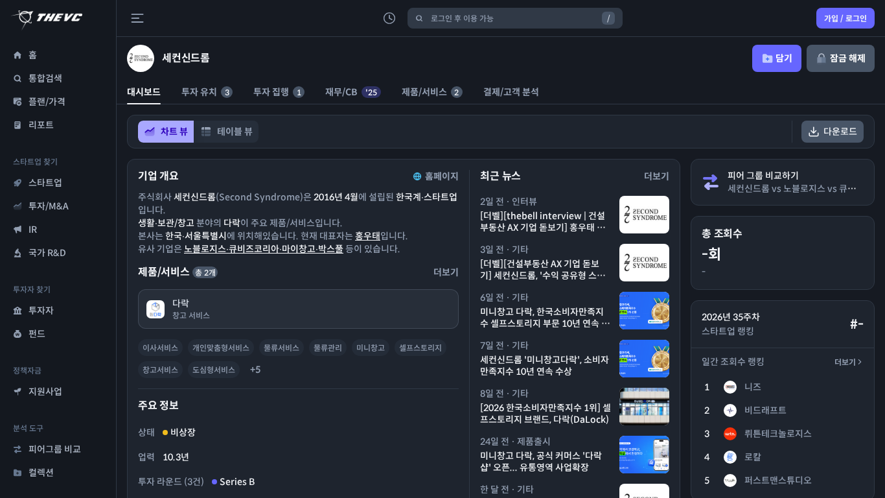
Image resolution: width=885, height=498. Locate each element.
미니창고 (370, 348)
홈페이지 (442, 176)
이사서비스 (160, 348)
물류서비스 (281, 348)
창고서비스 (160, 370)
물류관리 (328, 348)
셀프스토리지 (420, 348)
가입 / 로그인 (845, 18)
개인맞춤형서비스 (220, 348)
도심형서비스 (213, 370)
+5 (255, 369)
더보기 (845, 362)
